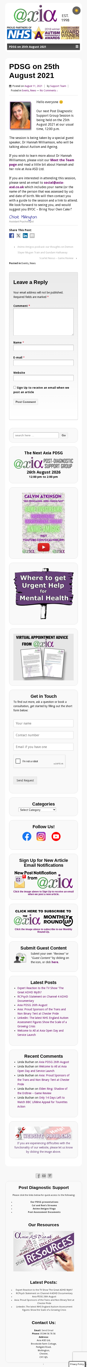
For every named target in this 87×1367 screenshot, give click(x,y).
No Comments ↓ (49, 90)
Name (17, 342)
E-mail (17, 357)
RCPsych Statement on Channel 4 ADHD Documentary (44, 1293)
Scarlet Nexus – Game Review (56, 258)
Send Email (47, 1330)
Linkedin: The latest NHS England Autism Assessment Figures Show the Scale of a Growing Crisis (42, 1022)
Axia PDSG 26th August (32, 1005)
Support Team (58, 86)
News (33, 90)
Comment (21, 305)
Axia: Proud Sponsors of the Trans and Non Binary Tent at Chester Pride (43, 1080)
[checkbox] (76, 10)
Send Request (25, 780)
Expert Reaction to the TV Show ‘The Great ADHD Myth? (44, 1290)
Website (19, 372)
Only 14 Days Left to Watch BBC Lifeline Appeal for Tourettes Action (42, 1102)
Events (25, 90)
